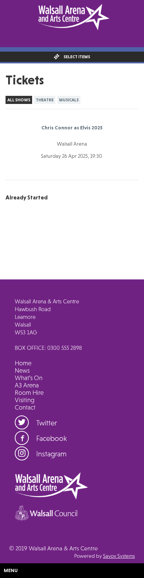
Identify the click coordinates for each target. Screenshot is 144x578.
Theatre (45, 100)
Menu (11, 570)
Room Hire (29, 392)
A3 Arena (27, 385)
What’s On (28, 378)
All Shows (18, 100)
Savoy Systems (119, 556)
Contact (25, 407)
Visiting (24, 400)
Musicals (69, 100)
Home (23, 363)
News (22, 370)
